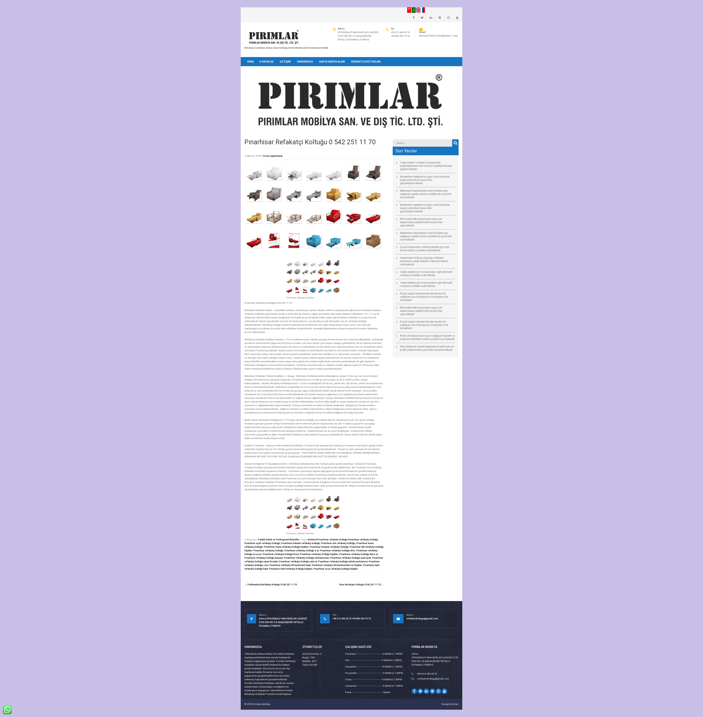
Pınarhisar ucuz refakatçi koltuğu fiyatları (335, 568)
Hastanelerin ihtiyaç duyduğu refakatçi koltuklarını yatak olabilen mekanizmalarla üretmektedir (424, 261)
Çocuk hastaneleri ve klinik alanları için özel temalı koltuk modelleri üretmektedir (424, 249)
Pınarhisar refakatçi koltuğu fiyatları (319, 554)
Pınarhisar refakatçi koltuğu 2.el (301, 550)
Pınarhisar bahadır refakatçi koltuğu (300, 543)
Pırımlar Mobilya (261, 704)
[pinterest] (438, 17)
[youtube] (456, 17)
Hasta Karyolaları (332, 61)
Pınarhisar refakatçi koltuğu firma (281, 554)
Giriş (250, 61)
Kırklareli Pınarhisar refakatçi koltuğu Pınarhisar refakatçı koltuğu (343, 539)
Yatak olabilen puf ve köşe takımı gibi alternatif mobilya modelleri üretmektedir (426, 273)
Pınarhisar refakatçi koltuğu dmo (337, 550)
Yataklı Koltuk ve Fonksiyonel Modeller (278, 539)
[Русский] (423, 10)
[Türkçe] (409, 10)
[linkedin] (429, 17)
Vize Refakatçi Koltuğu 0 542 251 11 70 (361, 584)
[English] (418, 10)
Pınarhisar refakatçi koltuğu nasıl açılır (350, 557)
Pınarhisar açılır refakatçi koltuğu (262, 543)
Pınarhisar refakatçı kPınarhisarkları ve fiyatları (337, 565)
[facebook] (412, 17)
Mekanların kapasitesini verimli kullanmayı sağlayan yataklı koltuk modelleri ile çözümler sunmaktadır (426, 194)
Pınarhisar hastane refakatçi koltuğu (329, 546)
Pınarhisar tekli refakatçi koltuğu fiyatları (290, 568)
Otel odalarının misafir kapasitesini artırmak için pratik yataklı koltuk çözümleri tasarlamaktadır (427, 348)
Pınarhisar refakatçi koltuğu (268, 550)
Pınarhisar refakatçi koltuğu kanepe (263, 557)
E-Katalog (266, 61)
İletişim (285, 61)
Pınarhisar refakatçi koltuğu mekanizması (306, 557)
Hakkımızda (305, 61)
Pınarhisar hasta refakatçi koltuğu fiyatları (286, 546)
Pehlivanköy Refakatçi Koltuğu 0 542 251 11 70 (270, 584)
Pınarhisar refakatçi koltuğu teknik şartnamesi (343, 561)
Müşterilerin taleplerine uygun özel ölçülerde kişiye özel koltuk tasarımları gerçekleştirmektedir (424, 180)
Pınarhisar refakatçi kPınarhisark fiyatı (290, 565)
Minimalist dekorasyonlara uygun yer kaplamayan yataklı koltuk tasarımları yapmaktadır (421, 222)
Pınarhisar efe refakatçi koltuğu (338, 543)
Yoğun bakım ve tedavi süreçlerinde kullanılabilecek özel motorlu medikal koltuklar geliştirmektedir (426, 166)
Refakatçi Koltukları (366, 61)
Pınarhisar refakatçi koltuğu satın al (298, 561)
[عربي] (414, 10)
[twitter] (420, 17)
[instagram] (447, 17)
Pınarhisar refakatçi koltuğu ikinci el (358, 554)
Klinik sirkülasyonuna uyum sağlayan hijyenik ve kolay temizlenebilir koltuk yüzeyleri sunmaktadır (427, 337)
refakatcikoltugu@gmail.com (438, 35)
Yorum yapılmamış (272, 156)
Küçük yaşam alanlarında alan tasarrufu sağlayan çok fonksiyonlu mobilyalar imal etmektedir (424, 297)
